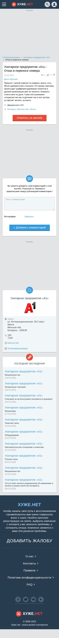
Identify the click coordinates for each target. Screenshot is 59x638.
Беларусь (11, 109)
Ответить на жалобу (29, 117)
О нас (29, 556)
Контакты (29, 563)
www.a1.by (13, 343)
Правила (29, 570)
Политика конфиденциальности (29, 577)
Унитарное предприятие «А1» (24, 371)
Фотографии (10, 216)
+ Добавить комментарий (29, 227)
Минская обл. (23, 109)
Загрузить (29, 216)
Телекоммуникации (18, 348)
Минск (33, 109)
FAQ (30, 584)
